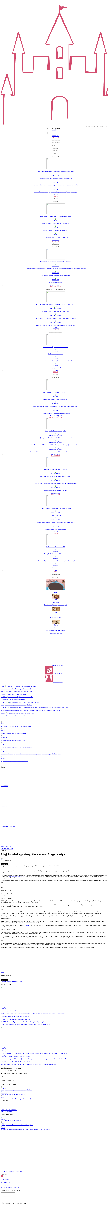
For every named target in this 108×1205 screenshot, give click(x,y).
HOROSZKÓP (56, 142)
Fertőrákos (27, 925)
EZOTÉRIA (55, 136)
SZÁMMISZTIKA (55, 145)
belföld (2, 972)
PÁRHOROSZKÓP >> (7, 1111)
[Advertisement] (54, 646)
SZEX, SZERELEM (55, 285)
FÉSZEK (55, 374)
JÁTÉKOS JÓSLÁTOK (55, 574)
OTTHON (55, 370)
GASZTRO (56, 328)
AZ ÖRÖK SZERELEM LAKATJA (55, 289)
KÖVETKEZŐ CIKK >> (17, 982)
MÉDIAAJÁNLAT (6, 1182)
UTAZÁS (55, 531)
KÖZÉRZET (55, 244)
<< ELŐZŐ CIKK (5, 982)
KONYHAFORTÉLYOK (55, 332)
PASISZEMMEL (55, 454)
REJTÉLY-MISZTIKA (55, 153)
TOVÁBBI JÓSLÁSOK (7, 849)
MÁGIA (55, 148)
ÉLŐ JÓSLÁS (55, 577)
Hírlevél (54, 130)
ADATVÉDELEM (5, 1185)
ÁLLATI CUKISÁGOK (55, 415)
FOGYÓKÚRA (55, 246)
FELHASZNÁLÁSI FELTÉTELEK (10, 1187)
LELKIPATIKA (55, 140)
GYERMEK (55, 377)
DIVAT (55, 198)
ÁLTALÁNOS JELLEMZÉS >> (9, 1110)
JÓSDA (56, 570)
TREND (55, 194)
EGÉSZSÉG (55, 240)
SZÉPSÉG (55, 201)
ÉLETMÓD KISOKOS (56, 633)
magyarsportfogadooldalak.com (17, 876)
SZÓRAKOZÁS (55, 493)
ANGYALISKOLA (56, 150)
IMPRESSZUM (5, 1179)
